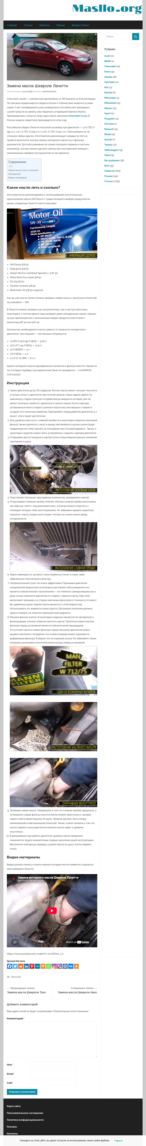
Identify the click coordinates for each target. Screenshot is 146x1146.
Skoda (107, 134)
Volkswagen (111, 150)
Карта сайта (14, 1106)
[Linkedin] (26, 966)
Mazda (108, 92)
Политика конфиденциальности (25, 1120)
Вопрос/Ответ (80, 25)
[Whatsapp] (48, 966)
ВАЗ (106, 165)
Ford (107, 71)
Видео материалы (17, 177)
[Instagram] (54, 966)
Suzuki (108, 139)
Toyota (108, 144)
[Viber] (59, 966)
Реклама (12, 1126)
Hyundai (109, 82)
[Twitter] (15, 966)
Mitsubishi (110, 102)
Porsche (109, 123)
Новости (44, 25)
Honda (108, 76)
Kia (106, 87)
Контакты (12, 1133)
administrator (49, 91)
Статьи (28, 25)
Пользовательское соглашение (25, 1113)
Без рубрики (111, 160)
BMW (107, 61)
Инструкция (14, 174)
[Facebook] (9, 966)
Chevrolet (16, 977)
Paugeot (109, 118)
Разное (61, 25)
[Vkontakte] (70, 966)
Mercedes (110, 97)
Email (11, 1073)
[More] (76, 966)
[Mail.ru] (65, 966)
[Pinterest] (31, 966)
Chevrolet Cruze (77, 115)
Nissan (108, 108)
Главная (12, 25)
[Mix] (42, 966)
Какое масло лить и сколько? (23, 170)
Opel (107, 113)
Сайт (10, 1082)
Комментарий (16, 1018)
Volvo (107, 155)
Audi (107, 55)
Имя (10, 1064)
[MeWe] (37, 966)
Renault (108, 129)
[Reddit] (20, 966)
